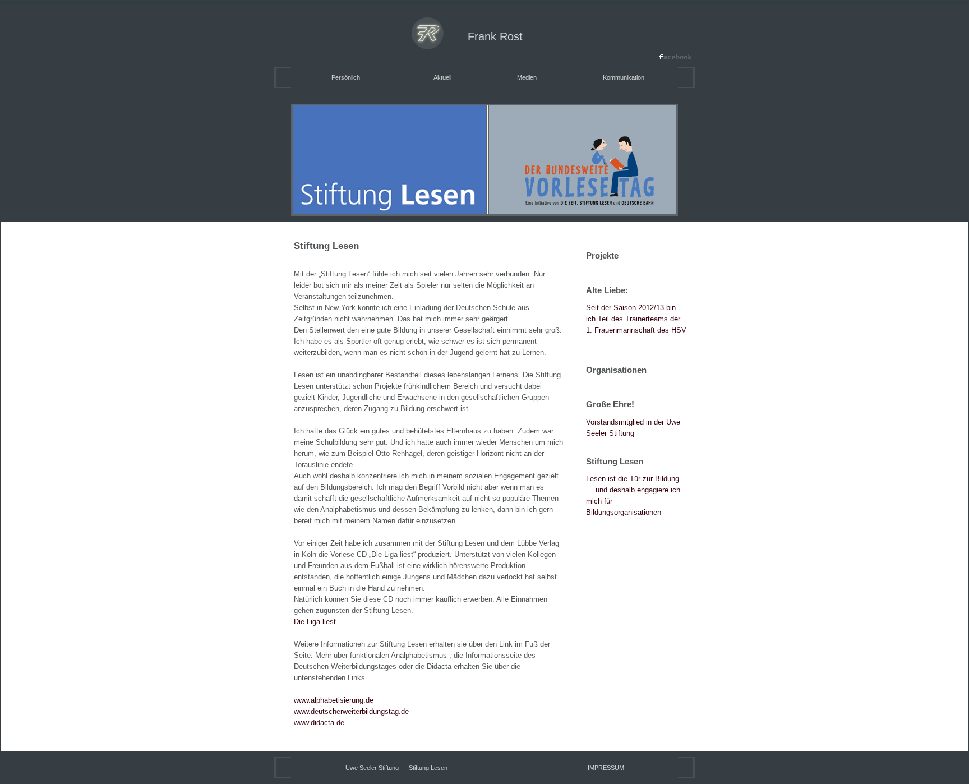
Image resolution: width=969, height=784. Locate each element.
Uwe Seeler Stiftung (372, 767)
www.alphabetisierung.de (333, 700)
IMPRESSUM (606, 767)
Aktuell (442, 77)
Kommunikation (623, 77)
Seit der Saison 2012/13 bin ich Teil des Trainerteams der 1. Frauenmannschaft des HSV (636, 318)
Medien (527, 77)
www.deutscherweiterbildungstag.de (351, 711)
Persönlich (345, 77)
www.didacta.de (319, 722)
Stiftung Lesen (428, 767)
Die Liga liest (315, 621)
